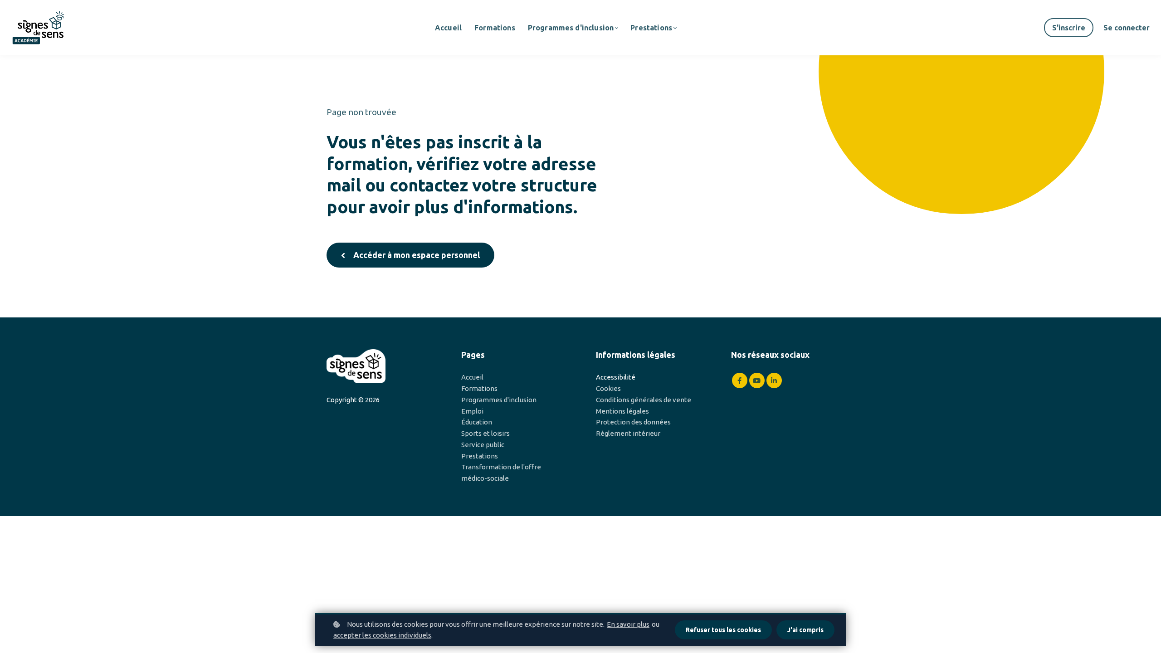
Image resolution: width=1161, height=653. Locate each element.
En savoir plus (628, 624)
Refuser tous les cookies (723, 630)
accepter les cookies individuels (382, 635)
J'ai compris (805, 630)
